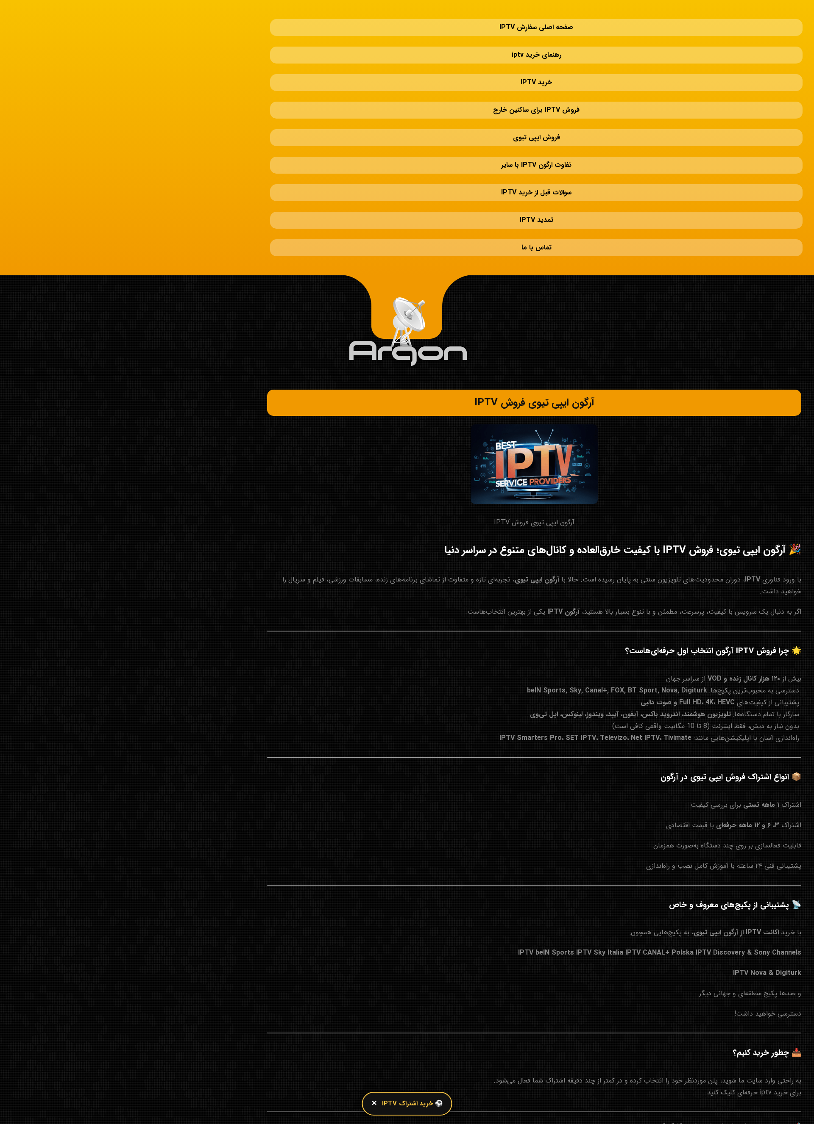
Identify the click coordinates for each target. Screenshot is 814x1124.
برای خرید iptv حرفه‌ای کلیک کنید (754, 1007)
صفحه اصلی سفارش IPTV (536, 19)
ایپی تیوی (698, 1041)
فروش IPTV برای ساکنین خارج (536, 76)
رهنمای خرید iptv (536, 38)
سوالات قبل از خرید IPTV (536, 133)
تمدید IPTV (536, 152)
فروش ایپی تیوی (536, 95)
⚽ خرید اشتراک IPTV (412, 1104)
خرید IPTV (536, 57)
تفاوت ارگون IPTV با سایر (536, 114)
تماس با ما (536, 171)
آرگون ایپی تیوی (537, 495)
